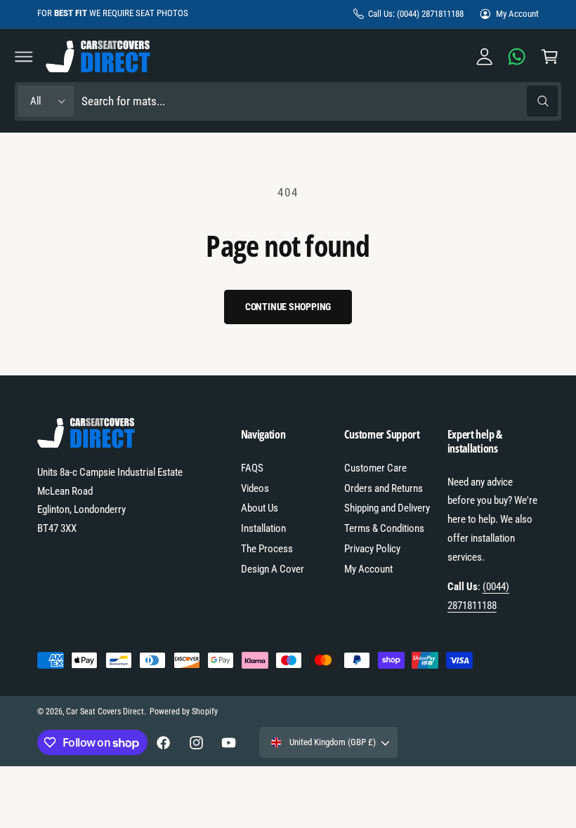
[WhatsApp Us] (517, 56)
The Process (267, 548)
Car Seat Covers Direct (105, 711)
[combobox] (319, 101)
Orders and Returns (383, 488)
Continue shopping (288, 306)
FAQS (252, 468)
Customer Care (375, 468)
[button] (24, 56)
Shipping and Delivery (387, 508)
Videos (255, 488)
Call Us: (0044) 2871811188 (416, 13)
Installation (263, 528)
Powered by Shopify (183, 711)
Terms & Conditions (384, 528)
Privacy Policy (372, 548)
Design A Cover (272, 569)
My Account (517, 13)
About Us (259, 508)
